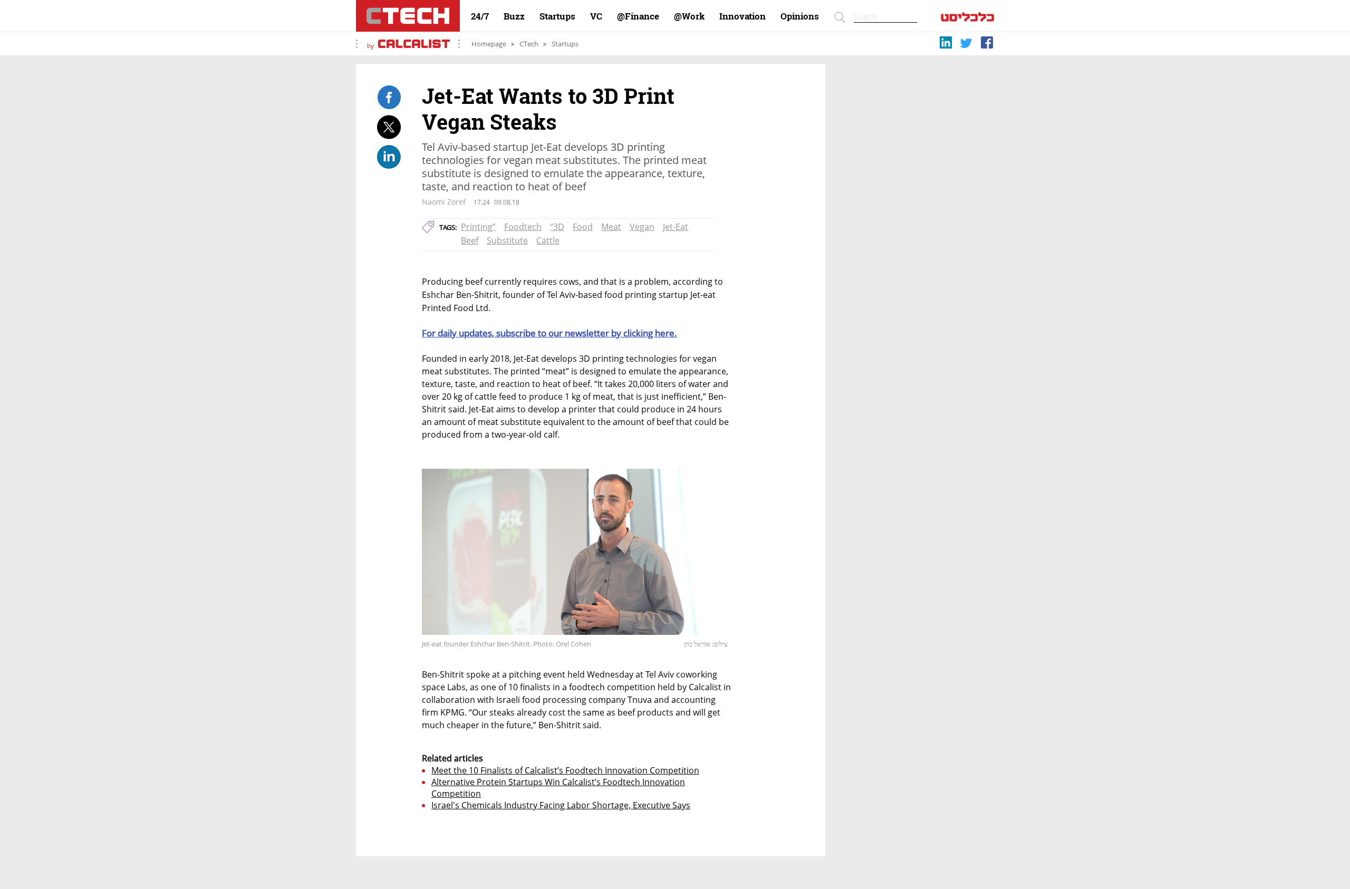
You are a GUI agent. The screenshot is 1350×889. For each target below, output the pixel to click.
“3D (557, 227)
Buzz (514, 16)
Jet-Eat (675, 227)
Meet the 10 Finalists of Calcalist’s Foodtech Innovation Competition (565, 770)
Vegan (642, 227)
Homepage (488, 44)
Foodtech (523, 227)
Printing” (478, 227)
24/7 (480, 16)
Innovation (742, 16)
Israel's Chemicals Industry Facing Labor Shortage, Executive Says (560, 805)
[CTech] (408, 16)
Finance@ (638, 16)
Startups (557, 16)
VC (596, 16)
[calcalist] (967, 19)
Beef (469, 240)
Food (583, 227)
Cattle (548, 240)
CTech (528, 44)
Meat (611, 227)
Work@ (689, 16)
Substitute (507, 240)
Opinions (799, 16)
